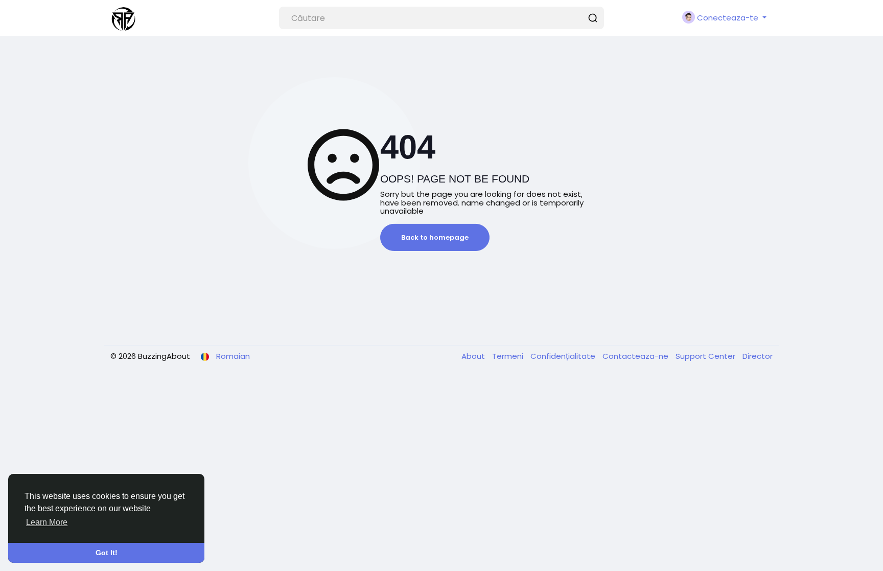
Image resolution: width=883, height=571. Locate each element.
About (474, 356)
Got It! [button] (107, 553)
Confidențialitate (563, 356)
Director (757, 356)
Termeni (508, 356)
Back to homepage (435, 237)
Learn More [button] (46, 522)
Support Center (706, 356)
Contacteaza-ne (636, 356)
